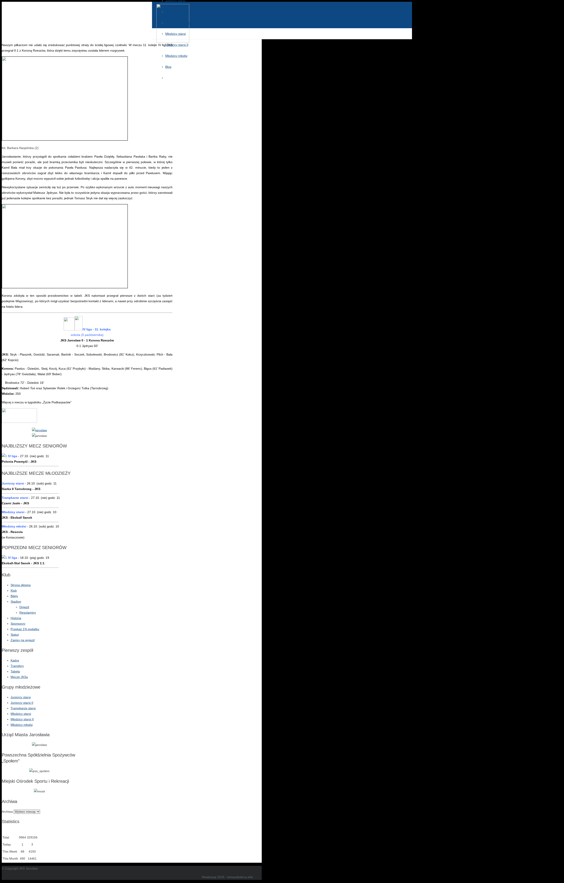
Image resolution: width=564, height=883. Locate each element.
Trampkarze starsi (23, 708)
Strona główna (21, 585)
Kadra (15, 660)
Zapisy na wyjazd (23, 640)
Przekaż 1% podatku (25, 629)
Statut (15, 634)
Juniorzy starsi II (22, 702)
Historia (16, 618)
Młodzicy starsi (21, 713)
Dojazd (24, 607)
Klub (14, 590)
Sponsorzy (18, 623)
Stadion (16, 601)
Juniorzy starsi (21, 697)
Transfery (17, 666)
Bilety (14, 596)
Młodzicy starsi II (22, 719)
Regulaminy (27, 612)
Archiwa (7, 811)
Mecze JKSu (19, 677)
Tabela (15, 671)
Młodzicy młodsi (22, 725)
